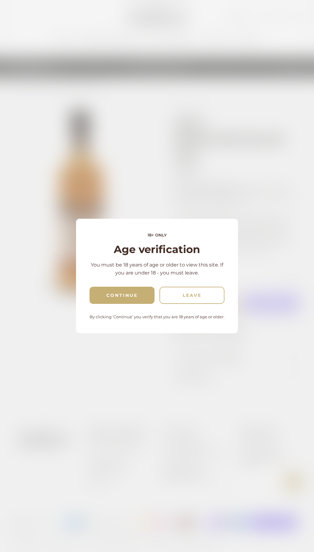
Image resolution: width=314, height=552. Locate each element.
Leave (192, 295)
